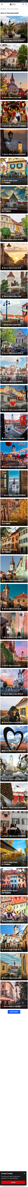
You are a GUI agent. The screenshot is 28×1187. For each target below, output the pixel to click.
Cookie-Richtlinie (14, 1178)
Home (4, 9)
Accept (13, 1182)
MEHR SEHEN (14, 1012)
